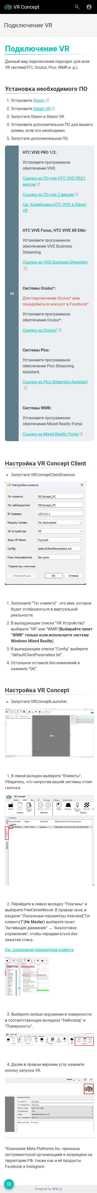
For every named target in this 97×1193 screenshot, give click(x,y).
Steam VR (41, 108)
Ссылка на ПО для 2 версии (48, 194)
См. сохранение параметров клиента (39, 949)
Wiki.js (57, 1189)
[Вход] (89, 7)
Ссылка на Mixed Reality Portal (50, 434)
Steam (39, 100)
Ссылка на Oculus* (40, 330)
